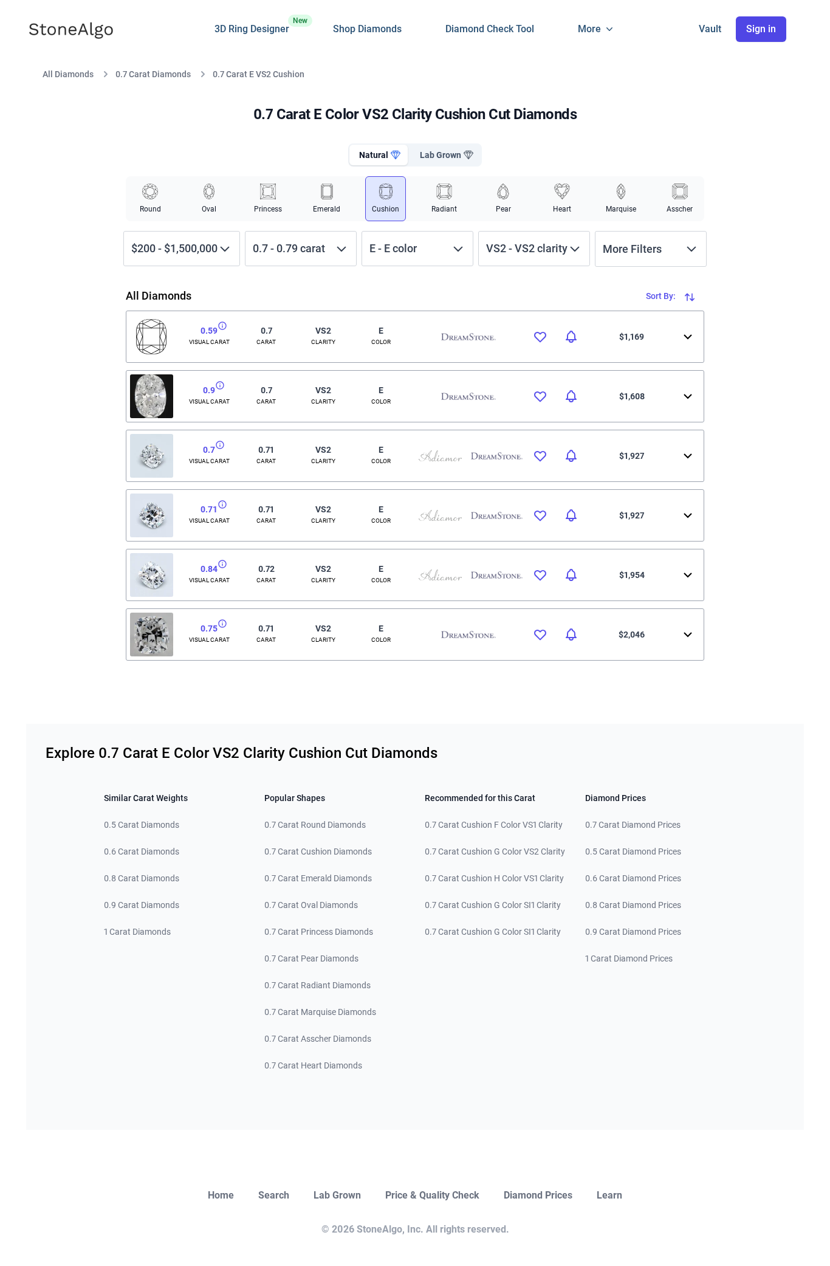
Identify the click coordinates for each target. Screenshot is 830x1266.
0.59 (209, 330)
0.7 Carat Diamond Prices (633, 825)
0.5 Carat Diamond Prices (633, 851)
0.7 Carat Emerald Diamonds (318, 878)
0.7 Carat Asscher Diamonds (317, 1039)
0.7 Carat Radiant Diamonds (317, 985)
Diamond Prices (538, 1195)
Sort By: (661, 296)
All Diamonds (68, 74)
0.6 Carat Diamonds (141, 851)
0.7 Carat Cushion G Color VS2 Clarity (495, 851)
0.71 (209, 509)
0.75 (209, 628)
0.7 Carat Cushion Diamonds (318, 851)
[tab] (378, 155)
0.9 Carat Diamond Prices (633, 932)
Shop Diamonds (367, 29)
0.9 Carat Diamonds (141, 905)
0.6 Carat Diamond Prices (633, 878)
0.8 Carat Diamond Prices (633, 905)
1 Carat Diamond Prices (629, 958)
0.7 (209, 450)
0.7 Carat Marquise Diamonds (320, 1012)
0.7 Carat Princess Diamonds (318, 932)
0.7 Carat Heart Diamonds (313, 1065)
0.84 (209, 569)
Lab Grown (337, 1195)
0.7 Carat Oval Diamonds (311, 905)
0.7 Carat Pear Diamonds (311, 958)
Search (273, 1195)
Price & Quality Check (432, 1195)
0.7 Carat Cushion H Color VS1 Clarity (494, 878)
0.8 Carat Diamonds (141, 878)
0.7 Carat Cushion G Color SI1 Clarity (493, 905)
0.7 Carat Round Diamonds (315, 825)
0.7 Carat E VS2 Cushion (258, 74)
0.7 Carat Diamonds (153, 74)
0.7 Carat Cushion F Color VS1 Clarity (494, 825)
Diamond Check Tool (489, 29)
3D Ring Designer (251, 25)
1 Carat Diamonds (137, 932)
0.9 (209, 390)
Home (221, 1195)
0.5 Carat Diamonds (141, 825)
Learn (609, 1195)
